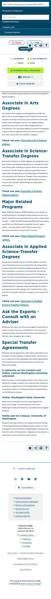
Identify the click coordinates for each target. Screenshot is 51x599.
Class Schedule (38, 59)
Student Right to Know (25, 558)
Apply (21, 63)
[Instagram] (15, 479)
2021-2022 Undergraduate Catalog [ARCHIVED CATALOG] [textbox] (26, 4)
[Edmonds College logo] (25, 470)
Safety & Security (22, 509)
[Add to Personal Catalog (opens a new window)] (30, 45)
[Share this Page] (35, 45)
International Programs (27, 70)
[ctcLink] (34, 43)
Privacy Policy (13, 553)
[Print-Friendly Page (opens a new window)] (40, 45)
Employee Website (22, 516)
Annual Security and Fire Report (25, 564)
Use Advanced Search (11, 25)
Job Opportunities (22, 512)
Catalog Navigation (12, 32)
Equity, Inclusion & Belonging (26, 502)
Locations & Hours (27, 535)
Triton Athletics (27, 487)
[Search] (46, 17)
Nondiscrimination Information (32, 553)
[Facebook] (22, 479)
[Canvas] (16, 43)
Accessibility (27, 542)
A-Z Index (26, 546)
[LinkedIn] (35, 479)
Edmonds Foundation (23, 498)
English (26, 77)
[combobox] (25, 4)
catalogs (16, 581)
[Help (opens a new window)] (46, 45)
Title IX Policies (25, 569)
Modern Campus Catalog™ (30, 583)
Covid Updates (27, 84)
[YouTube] (29, 479)
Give (32, 63)
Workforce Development (25, 505)
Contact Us (26, 539)
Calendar (18, 59)
